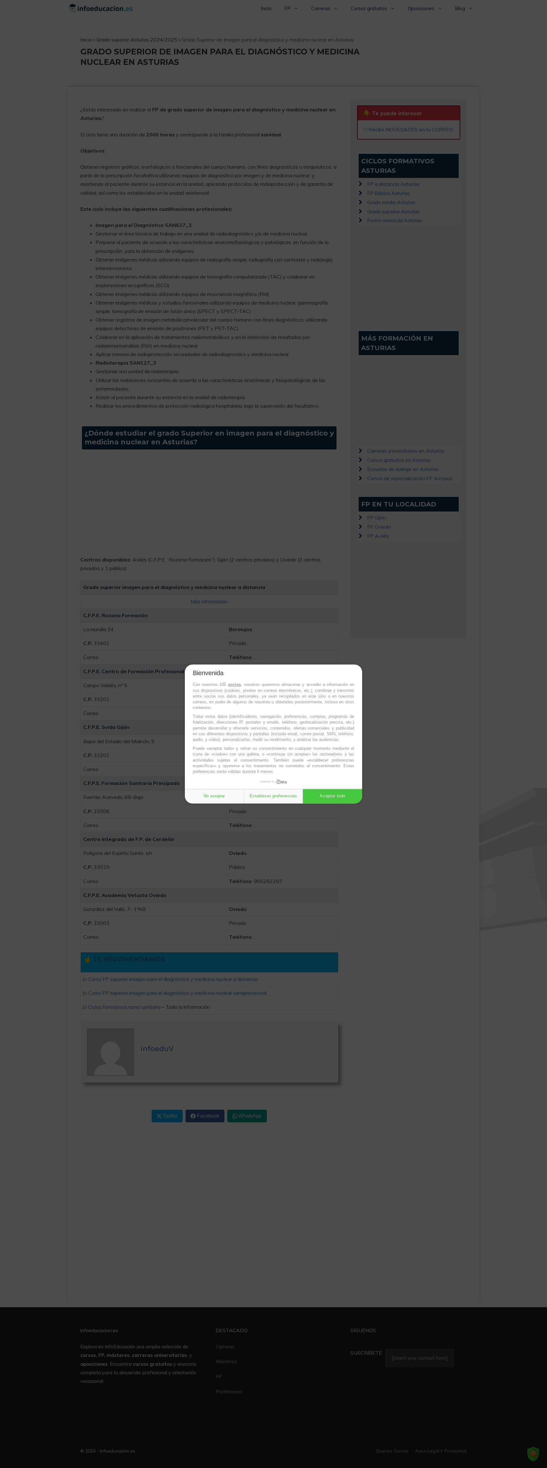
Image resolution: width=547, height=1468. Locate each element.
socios (234, 684)
